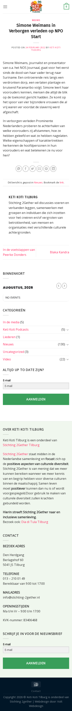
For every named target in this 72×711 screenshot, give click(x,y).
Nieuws (36, 20)
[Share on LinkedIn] (53, 168)
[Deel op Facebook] (25, 168)
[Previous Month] (58, 286)
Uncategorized (13, 352)
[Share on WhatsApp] (19, 168)
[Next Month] (64, 286)
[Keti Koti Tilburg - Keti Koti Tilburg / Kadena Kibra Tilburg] (36, 6)
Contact (36, 691)
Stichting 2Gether (15, 454)
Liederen (9, 337)
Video (7, 359)
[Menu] (5, 6)
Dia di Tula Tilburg (34, 522)
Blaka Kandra (59, 252)
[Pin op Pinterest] (46, 168)
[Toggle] (67, 329)
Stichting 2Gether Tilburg (21, 445)
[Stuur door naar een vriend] (39, 168)
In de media (11, 322)
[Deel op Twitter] (32, 168)
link (62, 182)
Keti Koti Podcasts (16, 329)
